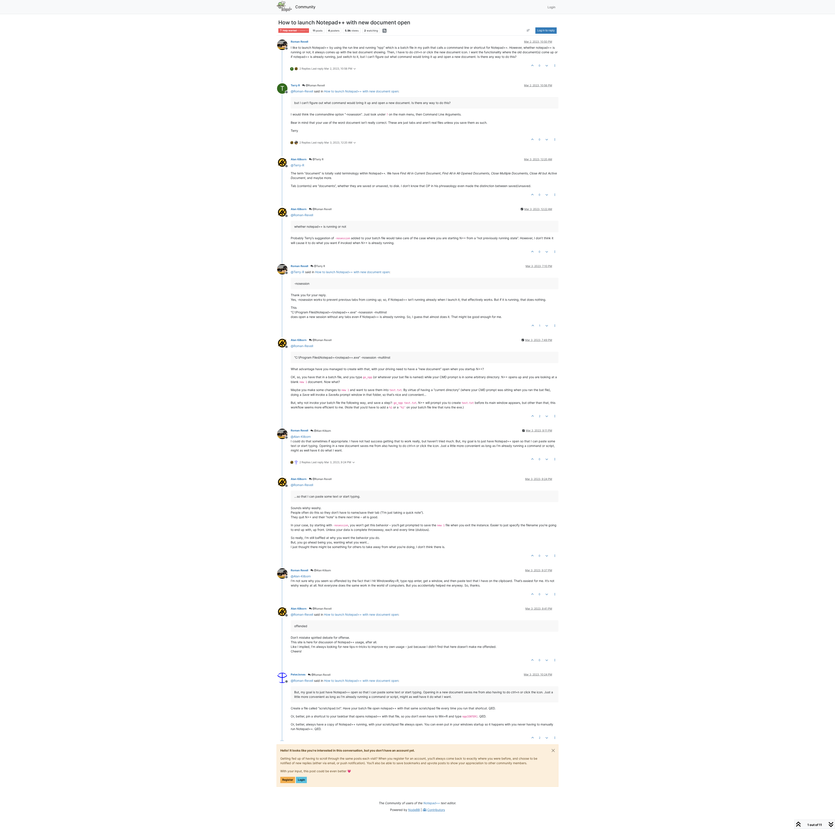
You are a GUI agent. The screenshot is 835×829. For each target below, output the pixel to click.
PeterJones (298, 674)
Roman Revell (299, 41)
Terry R (295, 85)
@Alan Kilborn (322, 430)
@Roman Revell (315, 85)
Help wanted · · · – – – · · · (295, 30)
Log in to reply (546, 30)
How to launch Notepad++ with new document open (361, 91)
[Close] (553, 750)
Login (301, 779)
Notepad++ (431, 803)
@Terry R (318, 159)
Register (287, 779)
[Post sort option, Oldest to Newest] (528, 30)
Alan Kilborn (299, 159)
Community (305, 7)
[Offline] (284, 44)
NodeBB (414, 810)
